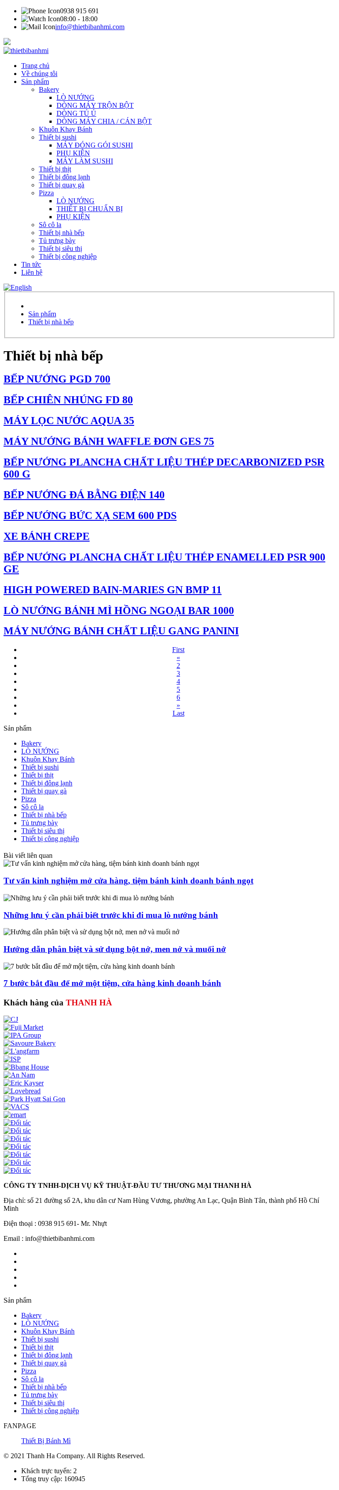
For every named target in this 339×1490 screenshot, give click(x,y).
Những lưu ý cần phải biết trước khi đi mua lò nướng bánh (111, 915)
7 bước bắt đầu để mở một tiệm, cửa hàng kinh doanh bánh (112, 983)
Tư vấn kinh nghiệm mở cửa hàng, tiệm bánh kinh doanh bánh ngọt (128, 880)
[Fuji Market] (23, 1027)
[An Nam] (19, 1075)
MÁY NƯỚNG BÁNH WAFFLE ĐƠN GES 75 (109, 441)
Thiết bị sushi (57, 137)
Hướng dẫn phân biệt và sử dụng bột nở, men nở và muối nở (115, 949)
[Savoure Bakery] (30, 1043)
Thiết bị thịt (55, 169)
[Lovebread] (22, 1091)
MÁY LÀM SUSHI (84, 161)
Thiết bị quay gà (61, 185)
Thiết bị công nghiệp (68, 256)
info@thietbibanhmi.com (89, 26)
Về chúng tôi (39, 73)
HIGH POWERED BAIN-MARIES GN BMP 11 (113, 589)
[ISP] (12, 1059)
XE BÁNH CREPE (47, 536)
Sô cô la (50, 224)
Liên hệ (31, 272)
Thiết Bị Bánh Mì (46, 1441)
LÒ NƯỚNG (75, 97)
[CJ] (11, 1019)
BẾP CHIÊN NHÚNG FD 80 (68, 400)
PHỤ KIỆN (73, 153)
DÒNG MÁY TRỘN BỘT (95, 105)
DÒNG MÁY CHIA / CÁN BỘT (104, 121)
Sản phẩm (35, 81)
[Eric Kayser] (24, 1083)
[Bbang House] (26, 1067)
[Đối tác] (17, 1122)
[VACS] (16, 1107)
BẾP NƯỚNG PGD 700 (57, 379)
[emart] (15, 1114)
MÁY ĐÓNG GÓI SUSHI (94, 145)
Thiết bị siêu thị (60, 248)
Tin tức (31, 264)
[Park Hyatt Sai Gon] (34, 1099)
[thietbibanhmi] (26, 50)
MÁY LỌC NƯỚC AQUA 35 (69, 420)
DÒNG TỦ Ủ (76, 113)
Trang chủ (35, 65)
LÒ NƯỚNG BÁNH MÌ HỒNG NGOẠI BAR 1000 (119, 610)
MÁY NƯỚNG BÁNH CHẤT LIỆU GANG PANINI (121, 631)
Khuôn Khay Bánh (65, 129)
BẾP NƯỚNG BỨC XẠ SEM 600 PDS (90, 515)
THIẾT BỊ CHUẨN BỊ (89, 208)
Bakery (49, 89)
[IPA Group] (22, 1035)
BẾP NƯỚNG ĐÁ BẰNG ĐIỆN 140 (84, 494)
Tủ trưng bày (57, 240)
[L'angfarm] (21, 1051)
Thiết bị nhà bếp (61, 232)
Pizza (46, 193)
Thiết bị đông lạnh (64, 177)
